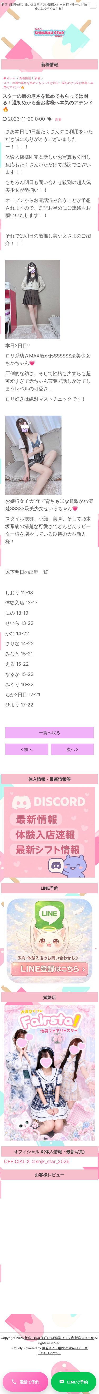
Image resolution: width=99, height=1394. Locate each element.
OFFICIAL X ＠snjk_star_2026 (36, 1161)
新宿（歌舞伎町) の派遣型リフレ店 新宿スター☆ (59, 1338)
